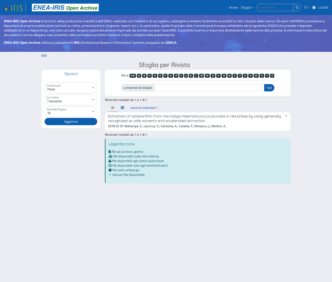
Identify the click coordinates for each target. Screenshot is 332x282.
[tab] (113, 108)
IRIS (44, 56)
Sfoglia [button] (246, 7)
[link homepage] (14, 7)
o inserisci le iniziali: (138, 88)
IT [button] (305, 7)
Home (233, 7)
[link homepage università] (65, 7)
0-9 (132, 75)
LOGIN (323, 7)
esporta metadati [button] (143, 108)
